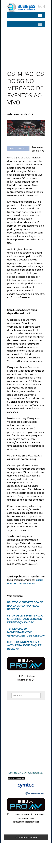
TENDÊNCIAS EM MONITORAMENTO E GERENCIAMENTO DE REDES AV (26, 632)
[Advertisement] (26, 47)
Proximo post (24, 679)
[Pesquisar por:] (25, 695)
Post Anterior (28, 676)
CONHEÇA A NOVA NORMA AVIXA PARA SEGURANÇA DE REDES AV (24, 645)
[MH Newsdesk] (26, 7)
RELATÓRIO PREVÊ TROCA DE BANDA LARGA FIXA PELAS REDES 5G (25, 606)
